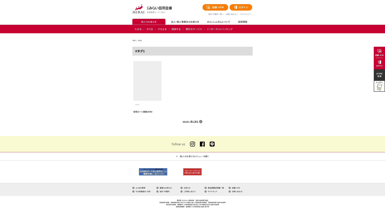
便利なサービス (194, 29)
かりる (149, 29)
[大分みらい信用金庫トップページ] (138, 8)
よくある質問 (140, 187)
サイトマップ (245, 14)
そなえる (162, 29)
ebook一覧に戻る (190, 121)
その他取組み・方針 (143, 191)
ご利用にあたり (190, 191)
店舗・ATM (236, 187)
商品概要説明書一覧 (216, 187)
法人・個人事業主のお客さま (185, 21)
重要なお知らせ (166, 187)
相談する (176, 29)
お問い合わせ (231, 14)
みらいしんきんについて (218, 21)
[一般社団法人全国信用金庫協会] (192, 175)
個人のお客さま (149, 21)
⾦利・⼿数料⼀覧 (215, 14)
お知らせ (187, 187)
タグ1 (137, 105)
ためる (138, 29)
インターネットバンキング (220, 29)
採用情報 (242, 21)
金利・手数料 (165, 191)
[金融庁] (153, 175)
